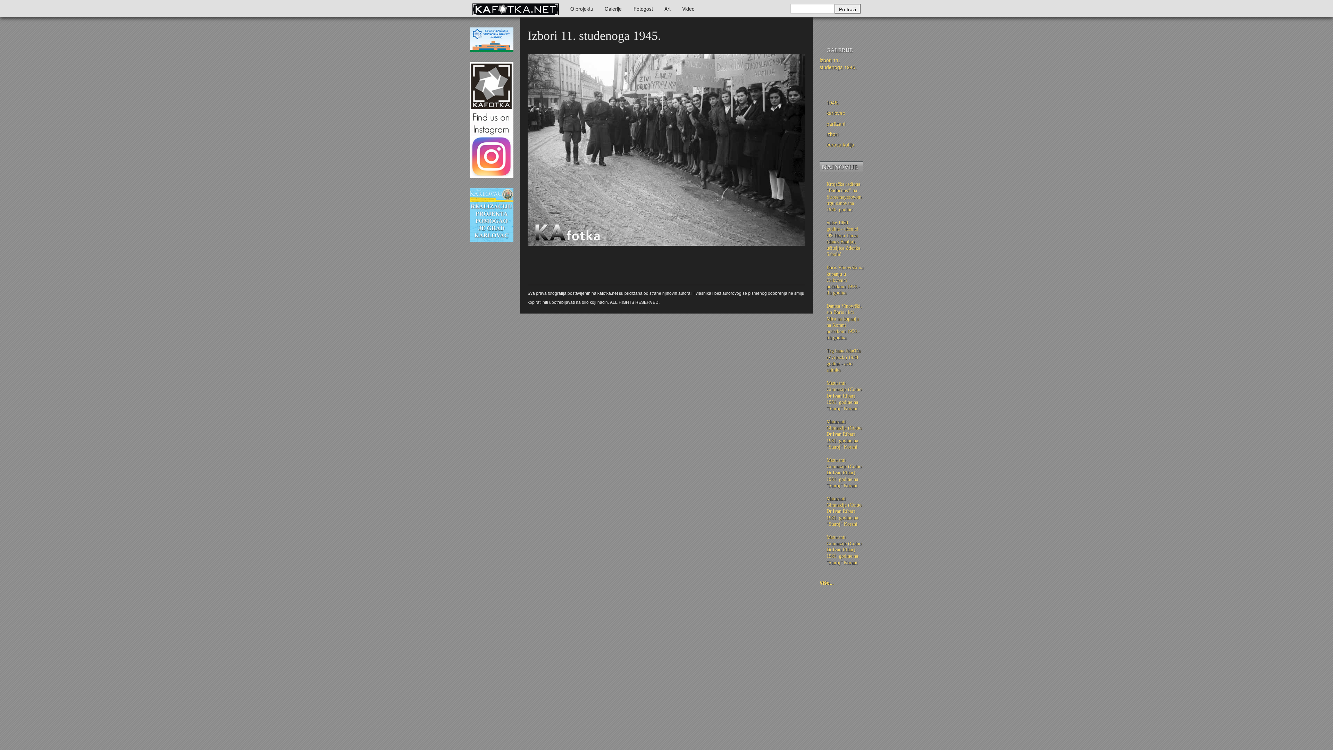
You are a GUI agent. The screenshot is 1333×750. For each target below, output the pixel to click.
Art (667, 8)
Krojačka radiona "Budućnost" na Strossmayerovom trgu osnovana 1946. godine (844, 197)
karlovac (836, 112)
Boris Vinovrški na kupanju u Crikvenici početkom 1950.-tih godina (845, 280)
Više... (827, 582)
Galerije (613, 8)
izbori (832, 134)
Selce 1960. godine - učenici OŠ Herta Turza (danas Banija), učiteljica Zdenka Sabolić (843, 238)
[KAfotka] (515, 8)
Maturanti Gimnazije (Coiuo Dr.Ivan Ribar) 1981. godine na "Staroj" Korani (844, 396)
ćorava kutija (840, 144)
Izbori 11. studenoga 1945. (838, 64)
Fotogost (643, 8)
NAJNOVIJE (840, 167)
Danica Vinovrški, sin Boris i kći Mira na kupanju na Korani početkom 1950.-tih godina (844, 321)
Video (688, 8)
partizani (836, 123)
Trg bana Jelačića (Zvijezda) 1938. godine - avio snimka (844, 360)
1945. (833, 102)
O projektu (581, 8)
